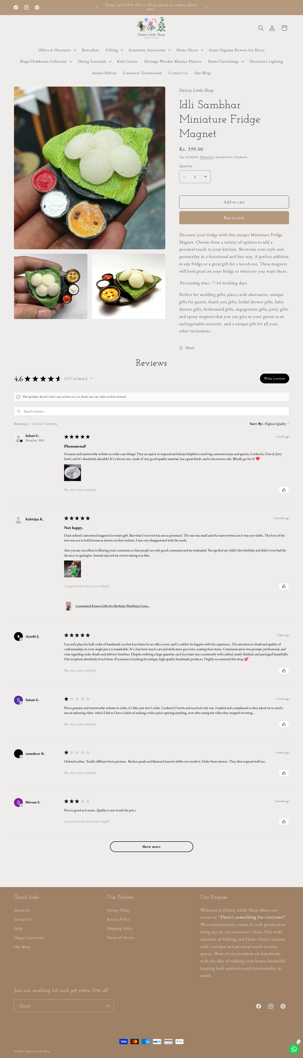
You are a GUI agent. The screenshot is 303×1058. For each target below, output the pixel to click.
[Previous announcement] (97, 7)
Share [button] (190, 347)
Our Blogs (22, 946)
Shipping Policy (120, 928)
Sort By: (257, 423)
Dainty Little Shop (38, 1051)
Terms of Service (121, 937)
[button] (261, 28)
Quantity (186, 165)
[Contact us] (294, 1049)
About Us (22, 910)
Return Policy (118, 919)
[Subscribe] (107, 1005)
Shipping (206, 157)
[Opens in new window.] (21, 639)
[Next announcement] (206, 7)
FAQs (18, 928)
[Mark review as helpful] (284, 489)
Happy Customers (29, 937)
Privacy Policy (119, 910)
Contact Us (23, 919)
